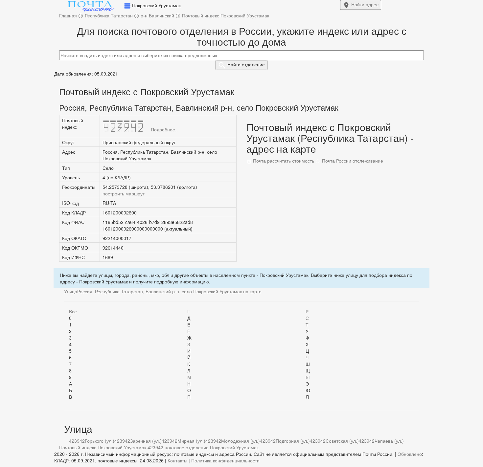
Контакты (177, 460)
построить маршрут (124, 193)
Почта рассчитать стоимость (283, 160)
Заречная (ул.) (146, 440)
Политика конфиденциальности (225, 460)
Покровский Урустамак (234, 447)
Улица (70, 291)
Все (73, 311)
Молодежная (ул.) (240, 440)
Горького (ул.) (99, 440)
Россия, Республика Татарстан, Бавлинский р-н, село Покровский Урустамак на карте (169, 291)
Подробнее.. (164, 129)
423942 (77, 440)
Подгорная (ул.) (293, 440)
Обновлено (410, 454)
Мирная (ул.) (191, 440)
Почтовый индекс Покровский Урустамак (102, 447)
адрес (365, 4)
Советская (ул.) (342, 440)
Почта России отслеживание (352, 160)
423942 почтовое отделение (178, 447)
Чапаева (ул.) (389, 440)
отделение (246, 64)
